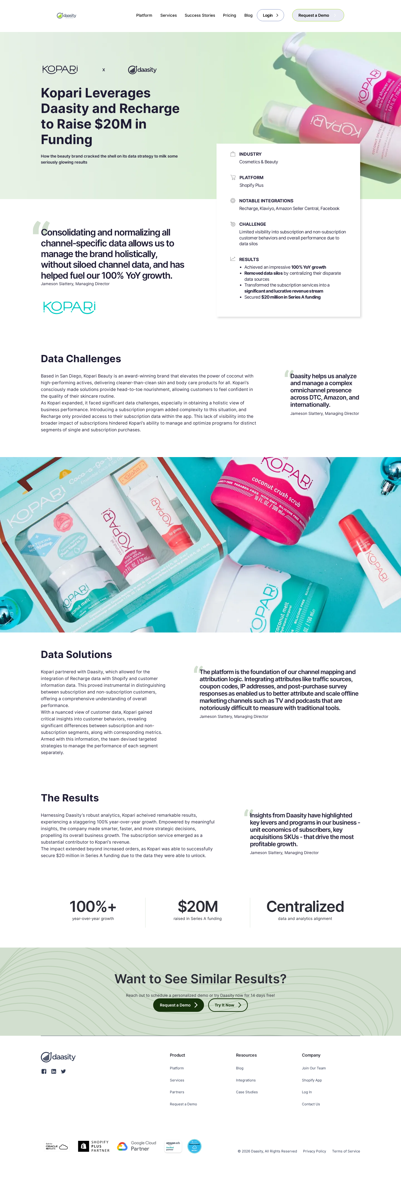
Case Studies (247, 1092)
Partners (177, 1092)
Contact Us (311, 1104)
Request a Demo (183, 1104)
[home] (66, 15)
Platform (177, 1068)
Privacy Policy (314, 1151)
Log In (307, 1092)
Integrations (246, 1080)
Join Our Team (314, 1068)
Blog (239, 1068)
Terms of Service (346, 1151)
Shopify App (312, 1080)
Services (177, 1080)
